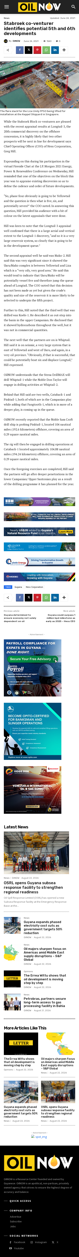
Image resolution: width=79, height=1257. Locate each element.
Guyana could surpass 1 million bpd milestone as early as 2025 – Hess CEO (60, 618)
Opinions (28, 971)
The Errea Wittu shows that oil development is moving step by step (45, 979)
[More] (64, 50)
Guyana (18, 587)
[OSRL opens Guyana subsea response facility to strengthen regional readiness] (36, 852)
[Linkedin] (55, 50)
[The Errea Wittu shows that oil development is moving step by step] (12, 978)
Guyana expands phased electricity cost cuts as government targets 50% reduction (43, 927)
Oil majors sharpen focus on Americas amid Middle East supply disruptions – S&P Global (45, 954)
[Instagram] (31, 1242)
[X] (28, 50)
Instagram (41, 1242)
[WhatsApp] (46, 50)
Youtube (19, 1248)
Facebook (19, 1242)
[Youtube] (10, 1248)
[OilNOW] (6, 41)
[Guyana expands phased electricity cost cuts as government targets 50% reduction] (12, 925)
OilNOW (16, 41)
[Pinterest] (37, 50)
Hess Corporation (34, 587)
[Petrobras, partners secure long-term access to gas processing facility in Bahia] (12, 1002)
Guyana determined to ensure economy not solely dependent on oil (20, 618)
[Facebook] (20, 50)
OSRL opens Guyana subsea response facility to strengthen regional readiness (33, 887)
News (6, 18)
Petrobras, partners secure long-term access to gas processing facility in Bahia (45, 1002)
